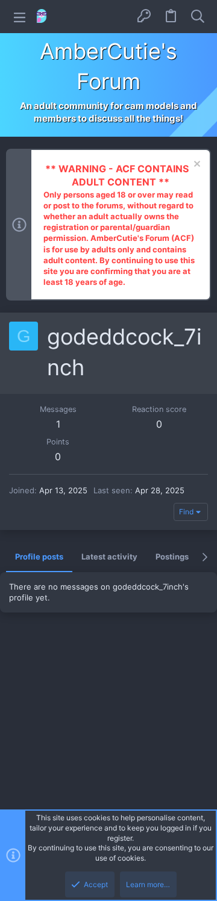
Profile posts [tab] (39, 556)
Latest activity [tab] (109, 556)
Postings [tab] (172, 556)
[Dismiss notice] (195, 165)
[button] (19, 16)
